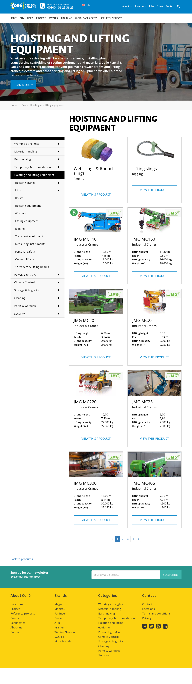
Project (41, 18)
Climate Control (24, 282)
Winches (20, 213)
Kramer (59, 627)
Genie (58, 618)
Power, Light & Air (26, 274)
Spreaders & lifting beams (32, 267)
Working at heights (26, 143)
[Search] (178, 6)
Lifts (18, 190)
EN (88, 5)
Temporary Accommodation (32, 167)
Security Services (111, 18)
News (160, 6)
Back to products (21, 559)
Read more (22, 85)
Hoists (19, 198)
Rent (13, 18)
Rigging (20, 228)
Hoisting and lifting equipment (34, 175)
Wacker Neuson (64, 632)
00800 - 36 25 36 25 (60, 7)
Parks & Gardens (25, 306)
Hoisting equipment (28, 205)
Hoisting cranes (25, 182)
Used (30, 18)
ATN (57, 623)
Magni (58, 604)
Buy (22, 18)
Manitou (59, 609)
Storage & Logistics (26, 290)
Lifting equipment (27, 221)
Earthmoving (22, 159)
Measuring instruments (30, 244)
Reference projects (22, 613)
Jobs (151, 6)
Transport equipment (29, 236)
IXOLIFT (59, 637)
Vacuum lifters (24, 259)
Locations (140, 6)
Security (19, 313)
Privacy (146, 618)
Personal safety (25, 251)
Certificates (17, 623)
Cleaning (19, 298)
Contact (170, 6)
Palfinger (60, 613)
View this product (96, 194)
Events (53, 18)
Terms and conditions (156, 613)
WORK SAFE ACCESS (86, 18)
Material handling (25, 151)
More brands (62, 641)
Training (66, 18)
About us (127, 6)
